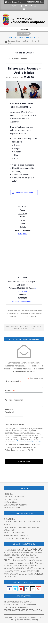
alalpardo (32, 549)
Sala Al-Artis (26, 571)
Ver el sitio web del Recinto (22, 301)
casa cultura (31, 555)
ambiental (16, 552)
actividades (11, 550)
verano (13, 576)
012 (5, 550)
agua (19, 550)
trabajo (21, 574)
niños (29, 568)
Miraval (24, 565)
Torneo (14, 574)
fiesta (26, 563)
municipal (33, 565)
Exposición (19, 563)
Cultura (9, 560)
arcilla (20, 233)
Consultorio (29, 558)
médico (7, 568)
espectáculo (9, 563)
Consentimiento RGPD (15, 424)
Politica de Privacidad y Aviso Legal (29, 441)
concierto (9, 557)
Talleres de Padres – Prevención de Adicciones (13, 313)
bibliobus (7, 555)
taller (25, 233)
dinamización (20, 560)
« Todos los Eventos (24, 52)
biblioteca (16, 555)
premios (7, 571)
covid (37, 558)
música (13, 568)
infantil (6, 566)
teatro (7, 574)
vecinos (6, 576)
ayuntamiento (35, 552)
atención (24, 552)
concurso (19, 558)
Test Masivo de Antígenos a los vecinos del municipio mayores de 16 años (31, 313)
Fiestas (33, 562)
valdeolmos (34, 574)
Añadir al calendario (24, 192)
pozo (41, 568)
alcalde (7, 552)
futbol (41, 563)
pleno (36, 568)
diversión (31, 560)
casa (23, 554)
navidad (21, 568)
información (15, 566)
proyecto (14, 571)
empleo (39, 560)
